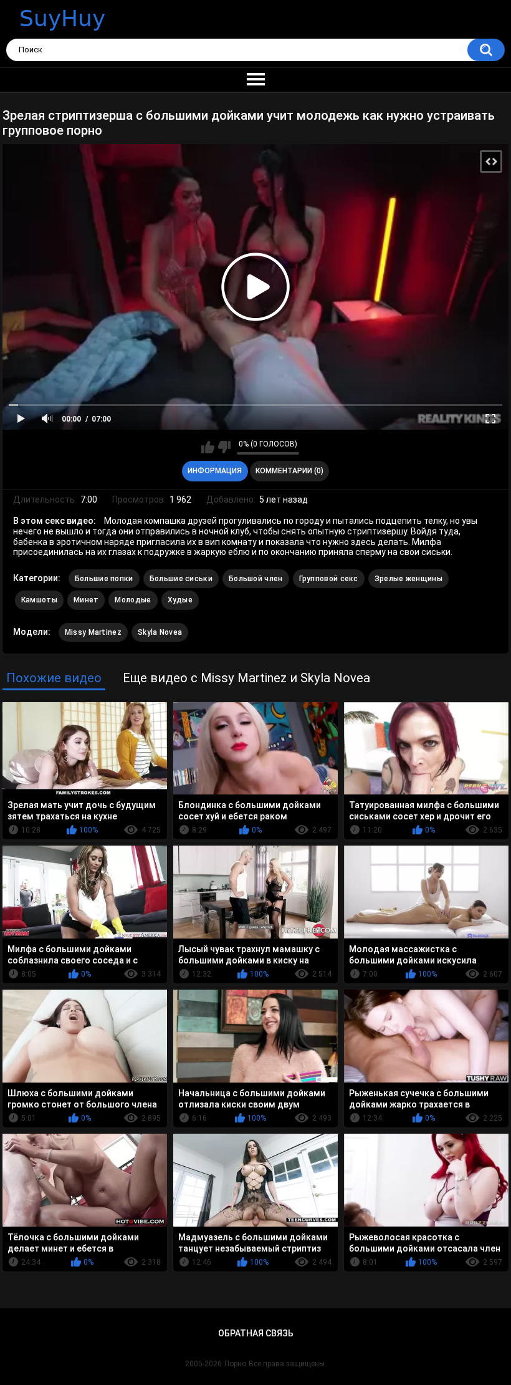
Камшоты (39, 600)
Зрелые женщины (408, 578)
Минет (86, 600)
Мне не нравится (224, 447)
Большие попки (104, 578)
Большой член (256, 578)
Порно (235, 1363)
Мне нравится (207, 447)
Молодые (133, 600)
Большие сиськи (181, 578)
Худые (180, 600)
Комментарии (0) (289, 470)
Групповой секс (328, 578)
